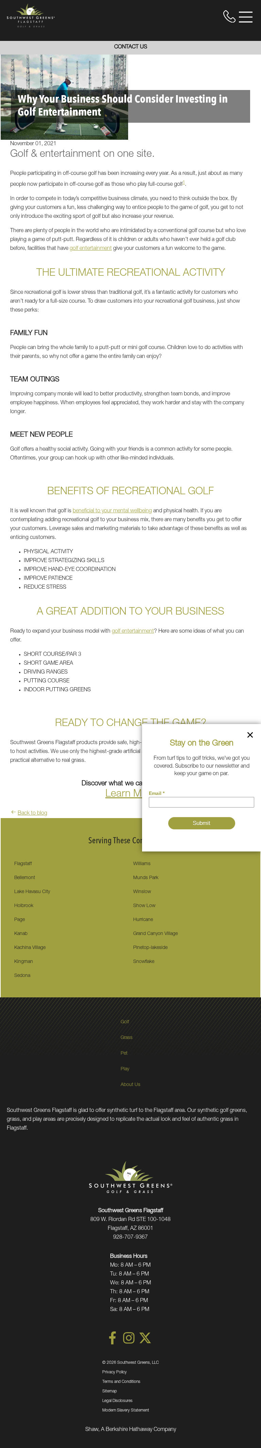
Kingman (23, 962)
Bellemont (24, 878)
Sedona (22, 976)
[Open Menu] (246, 17)
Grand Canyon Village (155, 934)
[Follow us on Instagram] (128, 1343)
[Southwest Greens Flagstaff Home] (31, 15)
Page (19, 920)
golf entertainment (91, 249)
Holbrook (23, 906)
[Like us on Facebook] (112, 1343)
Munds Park (145, 878)
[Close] (250, 736)
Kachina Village (30, 948)
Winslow (142, 892)
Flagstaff (23, 864)
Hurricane (143, 920)
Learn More (130, 794)
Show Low (144, 906)
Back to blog (32, 813)
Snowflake (143, 962)
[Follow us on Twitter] (145, 1343)
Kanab (21, 934)
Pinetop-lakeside (150, 948)
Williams (142, 864)
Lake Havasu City (32, 892)
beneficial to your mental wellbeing (112, 511)
